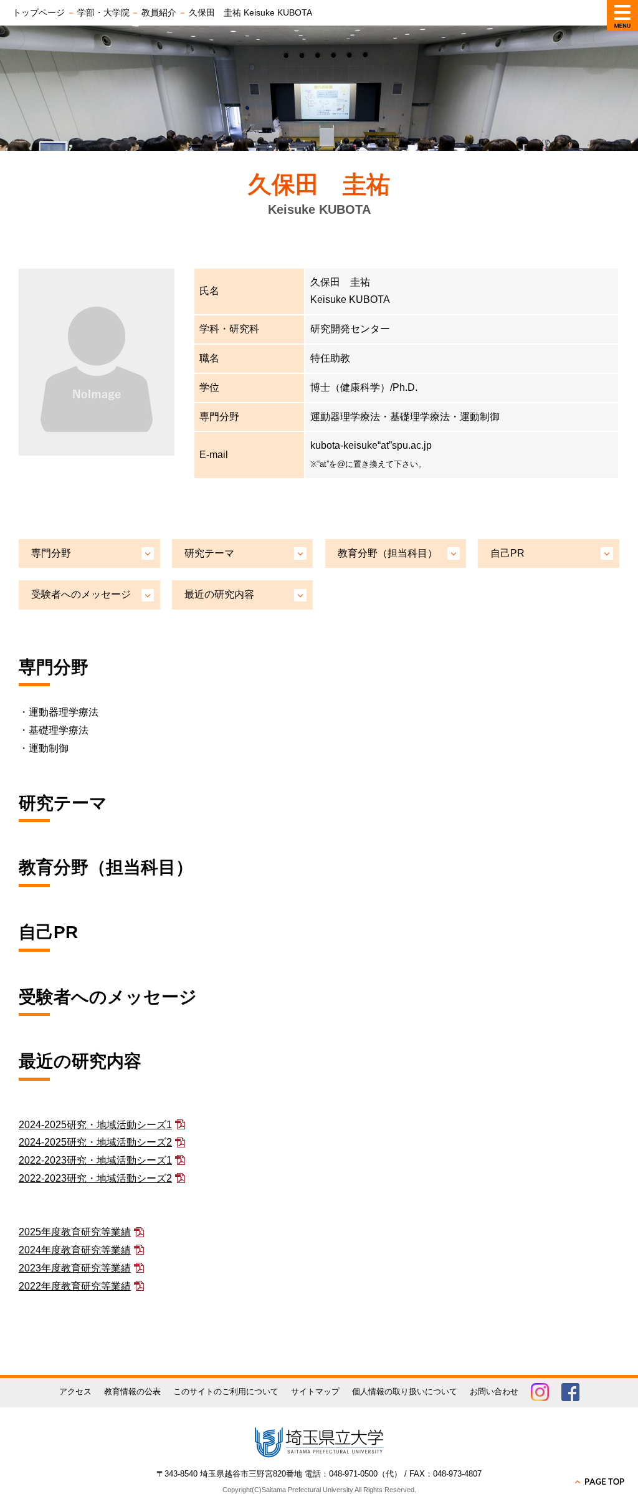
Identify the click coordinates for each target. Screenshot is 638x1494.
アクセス (75, 1391)
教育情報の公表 (132, 1391)
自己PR (507, 553)
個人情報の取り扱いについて (404, 1391)
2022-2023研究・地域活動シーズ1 (95, 1160)
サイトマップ (315, 1391)
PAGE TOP (600, 1481)
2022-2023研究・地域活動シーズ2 (95, 1178)
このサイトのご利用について (226, 1391)
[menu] (622, 15)
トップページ (38, 12)
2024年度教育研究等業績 (75, 1250)
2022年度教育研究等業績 (75, 1286)
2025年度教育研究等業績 (75, 1232)
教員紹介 (158, 12)
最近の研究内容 (219, 594)
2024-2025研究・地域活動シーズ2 (95, 1142)
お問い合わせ (494, 1391)
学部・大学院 (103, 12)
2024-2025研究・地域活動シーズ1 (95, 1124)
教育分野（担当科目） (387, 553)
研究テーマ (209, 553)
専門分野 (51, 553)
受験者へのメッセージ (81, 594)
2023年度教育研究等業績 (75, 1268)
